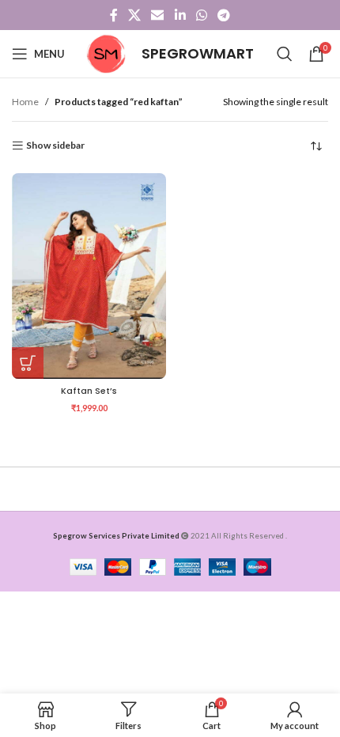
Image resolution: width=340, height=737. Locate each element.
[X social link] (134, 15)
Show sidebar (55, 145)
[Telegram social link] (224, 15)
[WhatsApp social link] (201, 15)
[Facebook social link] (113, 15)
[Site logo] (106, 53)
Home (25, 102)
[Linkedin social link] (180, 15)
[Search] (284, 54)
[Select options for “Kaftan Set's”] (27, 363)
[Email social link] (157, 15)
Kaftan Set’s (89, 391)
